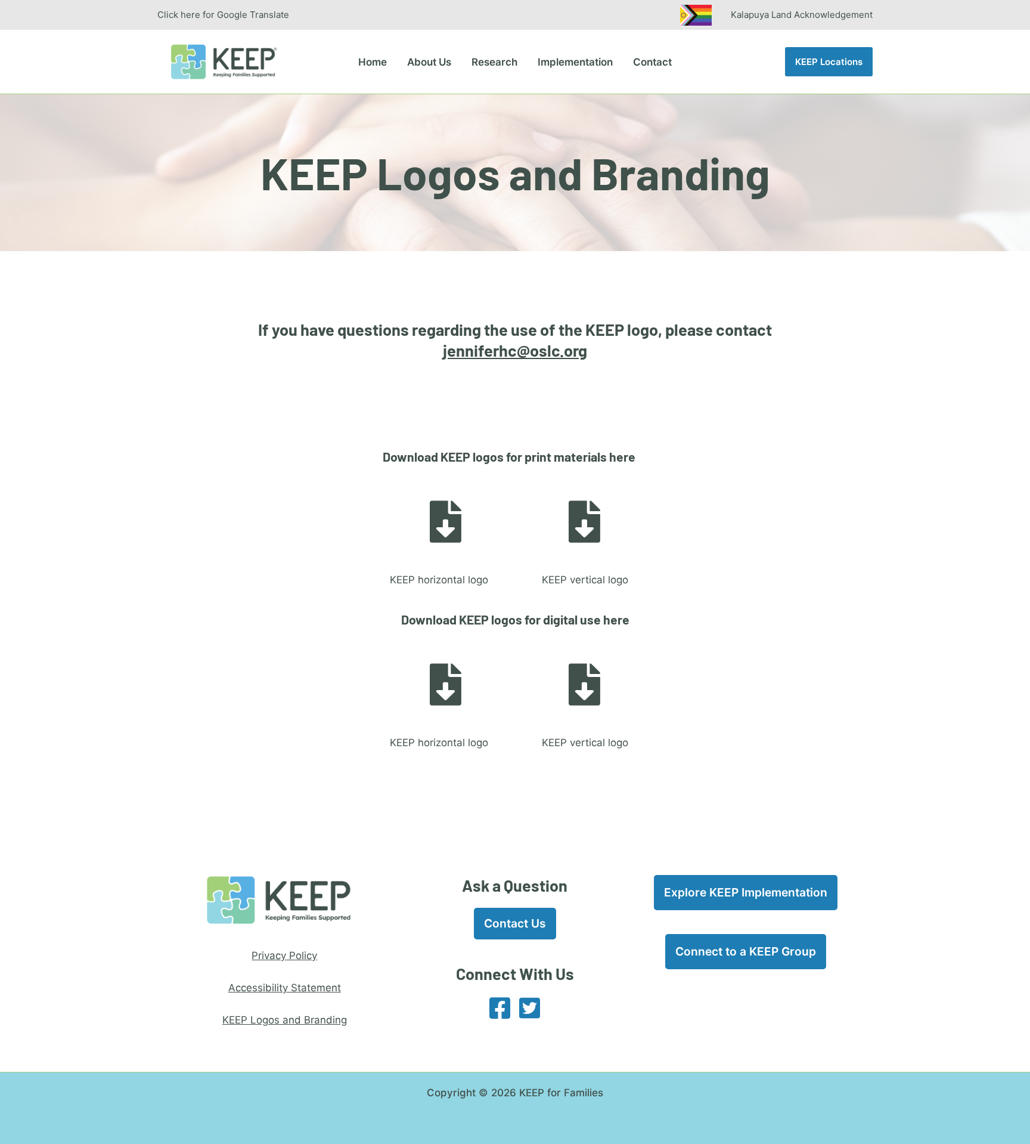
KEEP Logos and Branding (284, 1020)
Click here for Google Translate (223, 14)
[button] (829, 61)
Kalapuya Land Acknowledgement (802, 14)
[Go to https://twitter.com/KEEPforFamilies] (530, 1009)
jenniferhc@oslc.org (515, 350)
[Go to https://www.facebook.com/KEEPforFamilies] (500, 1009)
